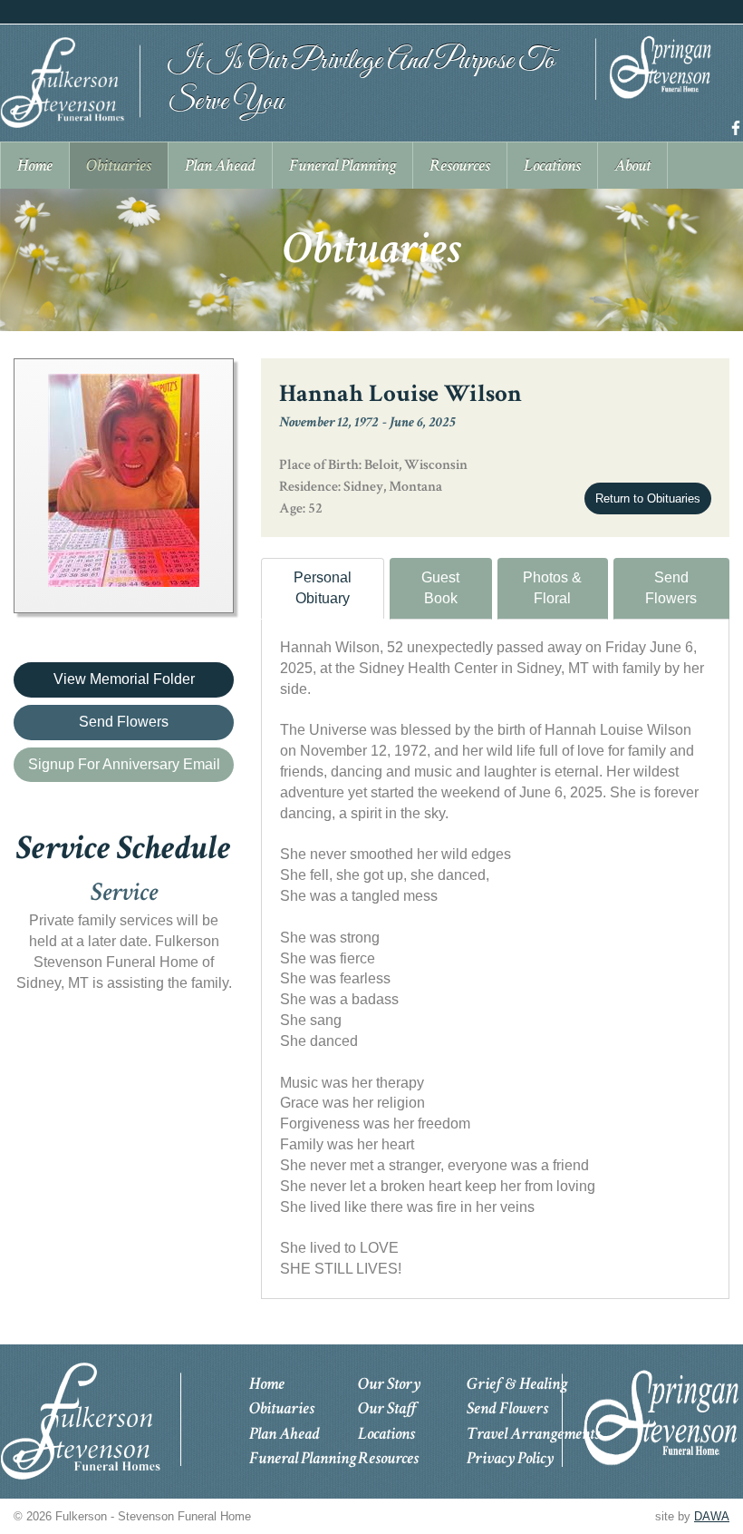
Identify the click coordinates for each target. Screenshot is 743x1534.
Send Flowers (671, 588)
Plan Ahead (284, 1433)
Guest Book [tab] (440, 588)
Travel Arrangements (533, 1433)
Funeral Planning (302, 1458)
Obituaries (281, 1408)
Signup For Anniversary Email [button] (124, 764)
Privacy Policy (510, 1458)
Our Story (389, 1384)
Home (267, 1384)
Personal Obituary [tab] (323, 588)
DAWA (711, 1516)
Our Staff (387, 1408)
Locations (386, 1433)
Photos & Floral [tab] (552, 588)
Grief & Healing (517, 1384)
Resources (388, 1458)
